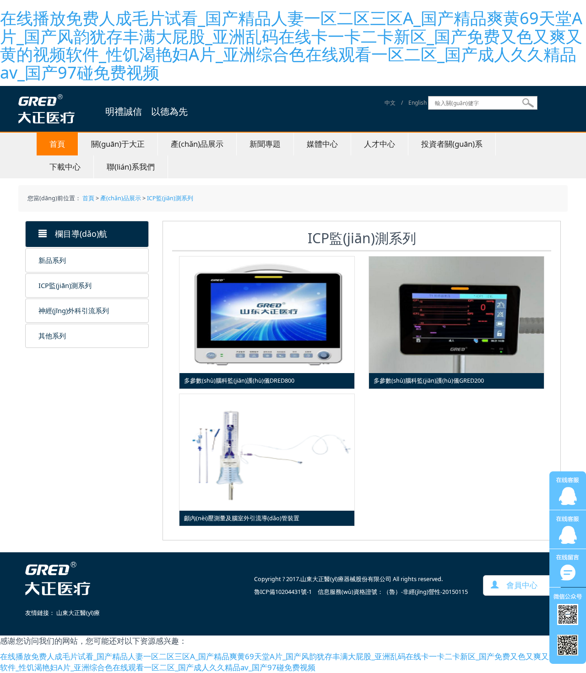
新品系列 (52, 260)
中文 (390, 103)
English (417, 103)
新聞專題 (265, 144)
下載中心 (65, 166)
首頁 (57, 144)
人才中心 (379, 144)
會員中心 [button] (518, 585)
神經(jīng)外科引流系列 (73, 310)
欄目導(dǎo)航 (77, 233)
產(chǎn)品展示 (197, 144)
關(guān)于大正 (118, 144)
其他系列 (52, 335)
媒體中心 (322, 144)
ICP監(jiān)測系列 (170, 198)
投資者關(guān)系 (452, 144)
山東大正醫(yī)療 (78, 613)
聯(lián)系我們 (131, 166)
